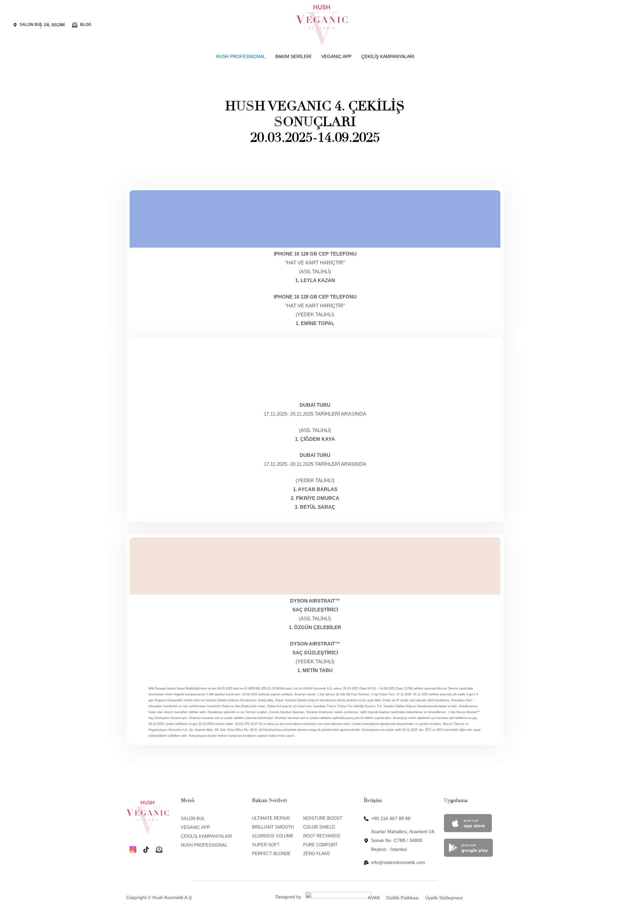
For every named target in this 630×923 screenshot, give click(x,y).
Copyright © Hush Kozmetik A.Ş (159, 897)
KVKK (374, 897)
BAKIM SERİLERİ (293, 56)
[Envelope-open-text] (159, 849)
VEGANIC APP (336, 56)
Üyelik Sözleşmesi (444, 897)
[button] (56, 25)
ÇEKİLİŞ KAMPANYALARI (387, 56)
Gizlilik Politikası (402, 897)
